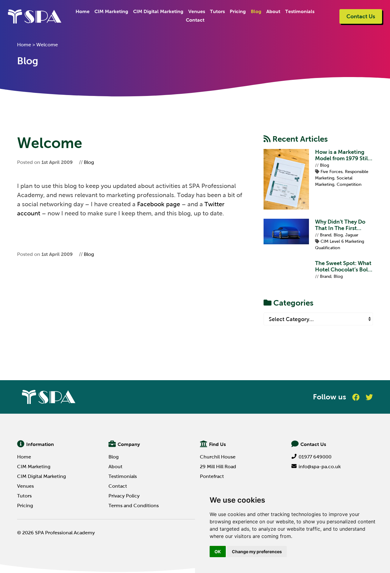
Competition (349, 184)
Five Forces (331, 171)
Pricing (238, 11)
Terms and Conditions (133, 505)
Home (83, 11)
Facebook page (158, 204)
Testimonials (299, 11)
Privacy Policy (124, 495)
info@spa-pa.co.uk (320, 466)
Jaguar (351, 235)
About (273, 11)
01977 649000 (315, 456)
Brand (325, 235)
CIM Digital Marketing (158, 11)
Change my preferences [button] (257, 551)
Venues (196, 11)
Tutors (217, 11)
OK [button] (217, 551)
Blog (256, 11)
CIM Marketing (111, 11)
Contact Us (360, 16)
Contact (195, 20)
